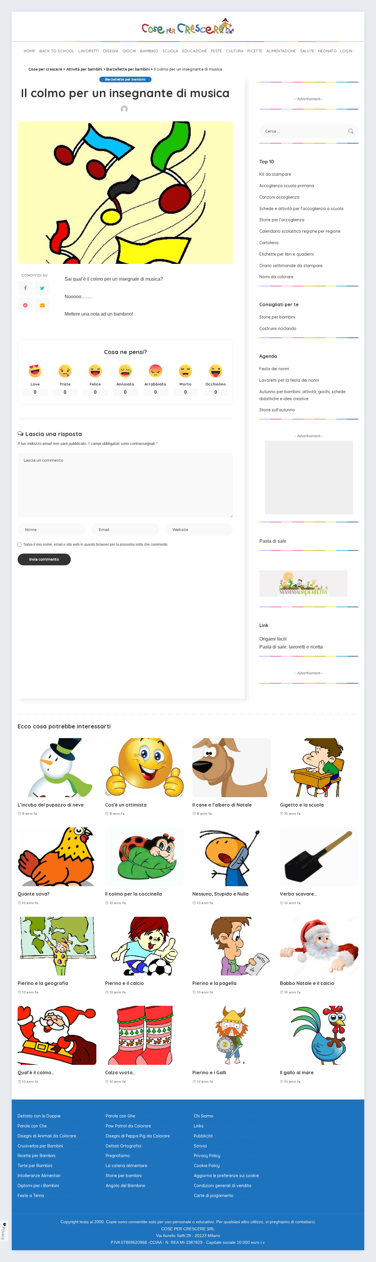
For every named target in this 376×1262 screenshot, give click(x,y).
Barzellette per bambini (125, 79)
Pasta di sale (272, 541)
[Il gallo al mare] (319, 1035)
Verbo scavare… (298, 894)
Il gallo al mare (297, 1072)
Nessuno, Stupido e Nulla (220, 894)
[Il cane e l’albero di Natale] (231, 767)
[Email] (42, 305)
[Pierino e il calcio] (144, 946)
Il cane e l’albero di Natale (222, 805)
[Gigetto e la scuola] (319, 767)
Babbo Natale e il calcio (307, 983)
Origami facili (273, 638)
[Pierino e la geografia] (57, 946)
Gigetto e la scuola (302, 805)
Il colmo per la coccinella (133, 894)
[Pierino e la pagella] (231, 946)
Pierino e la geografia (43, 983)
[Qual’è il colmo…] (57, 1035)
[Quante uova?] (57, 856)
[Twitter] (42, 288)
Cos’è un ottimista (126, 805)
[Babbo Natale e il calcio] (319, 946)
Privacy (3, 1233)
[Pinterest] (25, 305)
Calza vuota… (120, 1072)
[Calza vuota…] (144, 1035)
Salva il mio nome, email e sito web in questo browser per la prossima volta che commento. (96, 544)
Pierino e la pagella (214, 983)
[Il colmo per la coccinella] (144, 856)
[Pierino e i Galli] (231, 1035)
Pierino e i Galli (209, 1072)
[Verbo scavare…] (319, 856)
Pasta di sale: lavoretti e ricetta (291, 646)
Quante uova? (34, 894)
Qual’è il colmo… (36, 1072)
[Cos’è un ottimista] (144, 767)
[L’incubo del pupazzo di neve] (57, 767)
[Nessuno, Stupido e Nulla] (231, 856)
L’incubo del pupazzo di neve (51, 805)
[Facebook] (25, 288)
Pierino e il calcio (124, 983)
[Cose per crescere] (188, 26)
